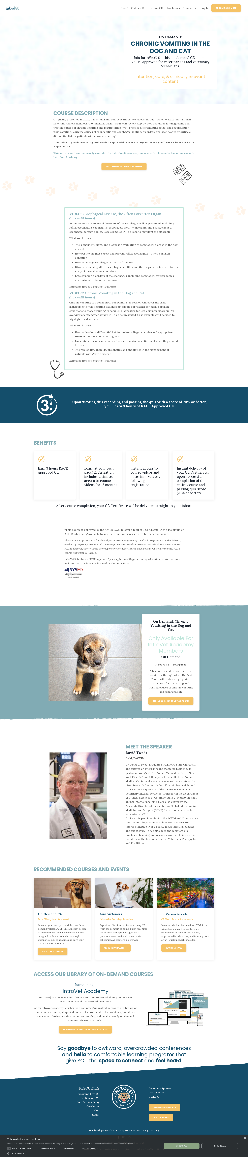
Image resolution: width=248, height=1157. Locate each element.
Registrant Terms (130, 1130)
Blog (96, 1110)
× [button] (245, 1138)
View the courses (52, 951)
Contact (154, 1096)
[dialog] (124, 1146)
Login (95, 1114)
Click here (160, 153)
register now (174, 947)
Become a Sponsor (160, 1088)
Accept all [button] (181, 1146)
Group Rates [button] (161, 1117)
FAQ (145, 1130)
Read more (129, 1144)
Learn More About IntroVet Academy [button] (85, 1029)
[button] (70, 1153)
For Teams (173, 8)
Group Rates (156, 1092)
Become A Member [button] (226, 8)
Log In (205, 8)
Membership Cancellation (103, 1130)
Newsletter (189, 8)
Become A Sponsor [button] (165, 1107)
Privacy (155, 1130)
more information (115, 947)
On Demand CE (90, 1098)
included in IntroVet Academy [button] (124, 166)
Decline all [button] (220, 1146)
